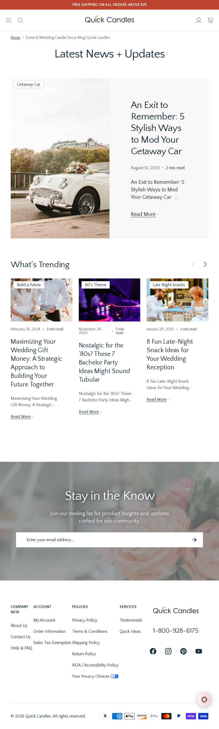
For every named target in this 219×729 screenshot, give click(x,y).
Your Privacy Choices (91, 676)
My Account (44, 620)
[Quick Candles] (109, 20)
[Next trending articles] (205, 265)
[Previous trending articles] (193, 265)
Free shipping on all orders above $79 (109, 5)
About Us (19, 625)
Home (15, 38)
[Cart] (210, 20)
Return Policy (84, 654)
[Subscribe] (194, 540)
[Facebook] (153, 651)
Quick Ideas (130, 631)
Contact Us (21, 636)
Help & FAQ (21, 648)
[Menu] (8, 20)
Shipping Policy (86, 642)
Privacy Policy (84, 620)
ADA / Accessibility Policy (95, 665)
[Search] (20, 20)
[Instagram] (168, 651)
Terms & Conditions (89, 631)
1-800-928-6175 (175, 630)
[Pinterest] (183, 651)
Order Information (49, 631)
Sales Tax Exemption (52, 642)
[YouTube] (198, 651)
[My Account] (198, 20)
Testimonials (131, 620)
